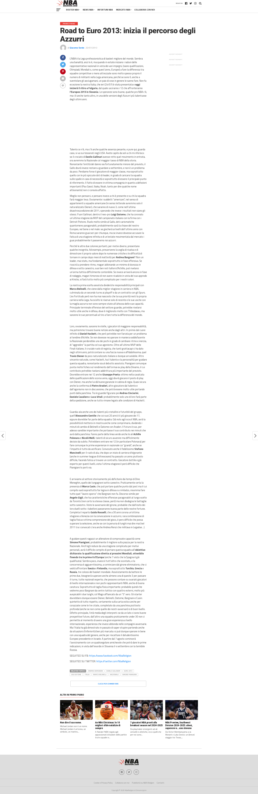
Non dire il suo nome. (71, 722)
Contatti (160, 782)
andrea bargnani (95, 670)
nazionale (114, 674)
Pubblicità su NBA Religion (143, 782)
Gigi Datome (76, 674)
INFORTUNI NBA (105, 9)
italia (87, 674)
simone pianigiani (129, 674)
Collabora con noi (122, 782)
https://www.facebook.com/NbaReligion (110, 656)
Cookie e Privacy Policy (103, 782)
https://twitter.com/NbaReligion (113, 661)
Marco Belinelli (99, 674)
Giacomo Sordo (77, 47)
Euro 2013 (128, 670)
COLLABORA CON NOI (144, 9)
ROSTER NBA (72, 9)
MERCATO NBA (123, 9)
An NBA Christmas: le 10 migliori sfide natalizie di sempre (107, 725)
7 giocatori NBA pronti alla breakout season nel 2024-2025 (146, 724)
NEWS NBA (88, 9)
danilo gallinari (113, 670)
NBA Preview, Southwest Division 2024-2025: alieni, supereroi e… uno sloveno (179, 725)
